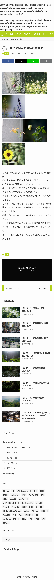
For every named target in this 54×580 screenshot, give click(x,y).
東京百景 (6, 523)
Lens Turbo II (23, 499)
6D (13, 491)
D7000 (5, 495)
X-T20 (37, 519)
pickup (26, 511)
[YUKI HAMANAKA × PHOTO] (27, 34)
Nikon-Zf (6, 507)
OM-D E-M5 (39, 507)
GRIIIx (5, 499)
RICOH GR (44, 511)
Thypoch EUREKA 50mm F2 (28, 515)
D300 (42, 491)
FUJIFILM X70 (33, 495)
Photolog (12, 473)
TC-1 (14, 515)
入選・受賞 (13, 452)
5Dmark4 (6, 491)
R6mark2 (35, 511)
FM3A (24, 495)
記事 (6, 53)
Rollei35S (6, 515)
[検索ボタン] (51, 34)
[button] (8, 61)
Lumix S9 (39, 503)
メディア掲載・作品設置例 (18, 447)
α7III (43, 519)
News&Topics (14, 442)
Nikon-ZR (15, 507)
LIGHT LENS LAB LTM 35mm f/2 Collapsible (18, 503)
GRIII (42, 495)
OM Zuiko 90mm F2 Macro (12, 511)
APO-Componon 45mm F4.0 (27, 491)
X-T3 (30, 519)
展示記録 (12, 463)
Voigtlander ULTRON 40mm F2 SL (14, 519)
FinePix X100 (15, 495)
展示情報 (12, 458)
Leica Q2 (13, 499)
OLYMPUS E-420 (27, 507)
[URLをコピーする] (46, 61)
